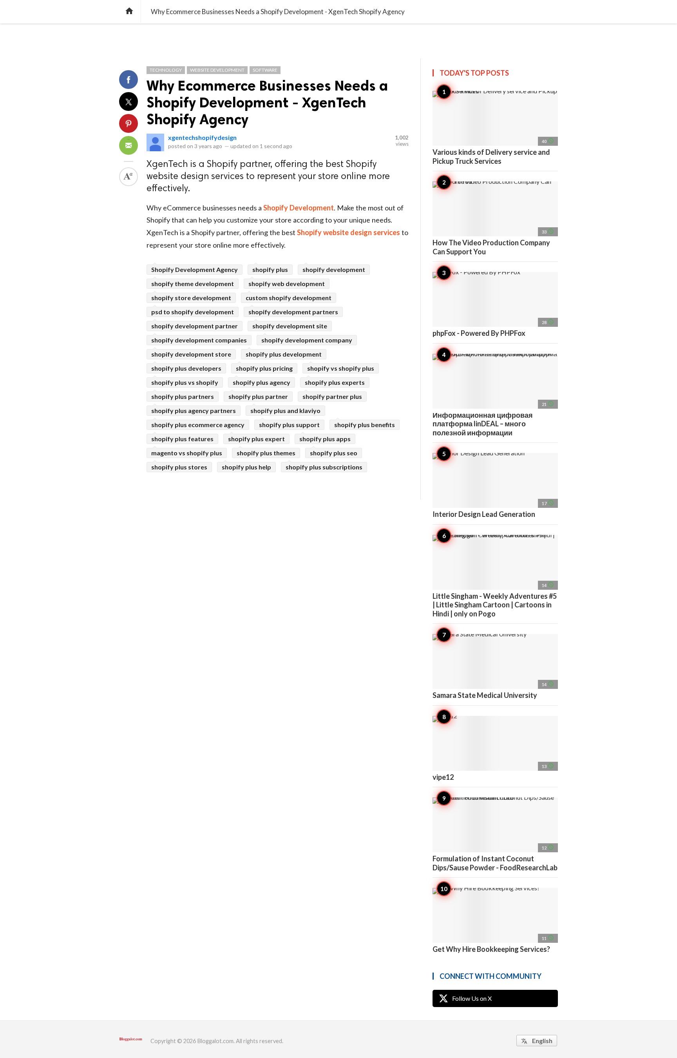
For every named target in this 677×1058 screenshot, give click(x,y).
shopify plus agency (261, 382)
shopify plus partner (258, 396)
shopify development (333, 269)
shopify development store (191, 354)
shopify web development (286, 283)
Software (265, 70)
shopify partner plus (332, 396)
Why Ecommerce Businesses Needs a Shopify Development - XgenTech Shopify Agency (267, 102)
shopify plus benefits (364, 424)
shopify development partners (293, 311)
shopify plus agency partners (193, 410)
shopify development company (306, 340)
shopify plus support (289, 424)
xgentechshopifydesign (202, 137)
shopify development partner (194, 326)
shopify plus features (182, 438)
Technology (166, 70)
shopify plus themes (266, 453)
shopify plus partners (182, 396)
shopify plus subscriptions (324, 467)
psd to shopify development (192, 311)
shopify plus (270, 269)
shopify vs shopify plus (340, 368)
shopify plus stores (179, 467)
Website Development (217, 70)
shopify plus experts (335, 382)
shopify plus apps (325, 438)
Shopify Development (298, 207)
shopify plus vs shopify (184, 382)
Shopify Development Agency (194, 269)
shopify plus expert (256, 438)
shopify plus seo (333, 453)
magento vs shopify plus (186, 453)
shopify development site (289, 326)
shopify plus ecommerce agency (197, 424)
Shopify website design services (348, 232)
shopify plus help (246, 467)
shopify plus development (284, 354)
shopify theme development (192, 283)
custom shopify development (288, 297)
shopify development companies (199, 340)
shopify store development (191, 297)
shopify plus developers (186, 368)
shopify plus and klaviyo (285, 410)
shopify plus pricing (264, 368)
